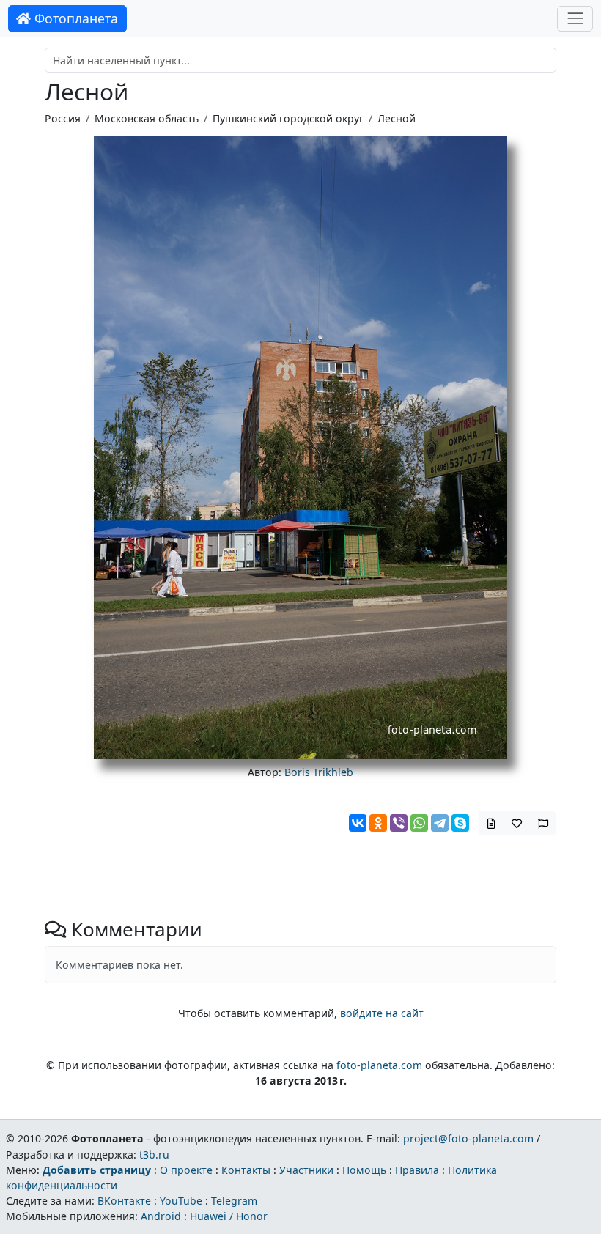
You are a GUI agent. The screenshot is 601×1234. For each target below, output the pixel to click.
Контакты (245, 1170)
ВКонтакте (124, 1201)
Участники (306, 1170)
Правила (417, 1170)
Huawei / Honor (229, 1216)
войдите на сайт (382, 1013)
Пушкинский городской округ (288, 118)
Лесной (396, 118)
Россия (63, 118)
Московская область (147, 118)
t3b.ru (154, 1154)
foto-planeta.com (379, 1065)
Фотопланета (74, 18)
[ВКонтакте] (357, 823)
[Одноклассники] (378, 823)
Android (161, 1216)
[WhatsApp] (419, 823)
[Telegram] (440, 823)
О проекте (186, 1170)
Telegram (234, 1201)
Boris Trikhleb (318, 772)
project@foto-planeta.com (468, 1138)
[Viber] (399, 823)
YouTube (181, 1201)
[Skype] (460, 823)
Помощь (364, 1170)
